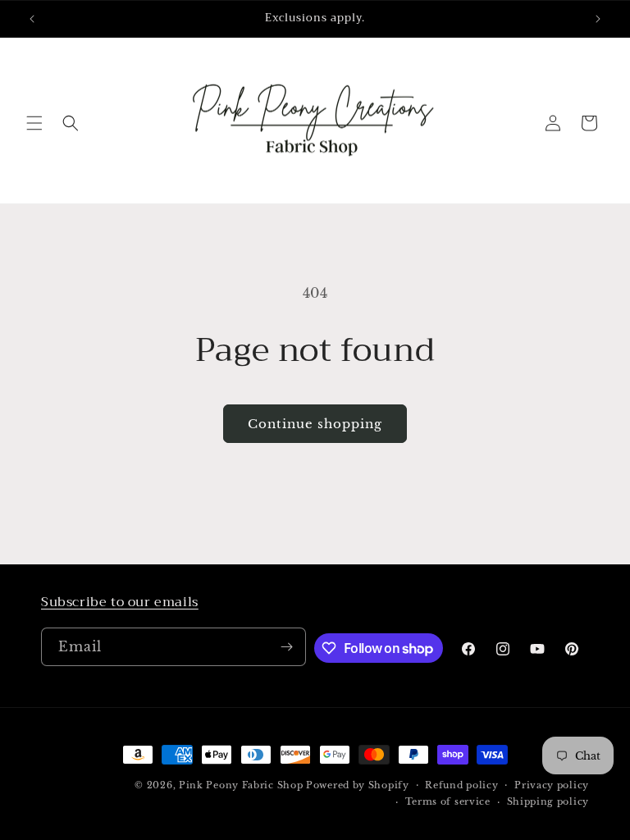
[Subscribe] (287, 647)
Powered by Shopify (357, 785)
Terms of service (448, 801)
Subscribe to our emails (120, 602)
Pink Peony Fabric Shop (241, 785)
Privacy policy (551, 785)
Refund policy (461, 785)
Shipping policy (548, 801)
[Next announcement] (598, 19)
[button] (34, 123)
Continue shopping (315, 423)
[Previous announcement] (32, 19)
